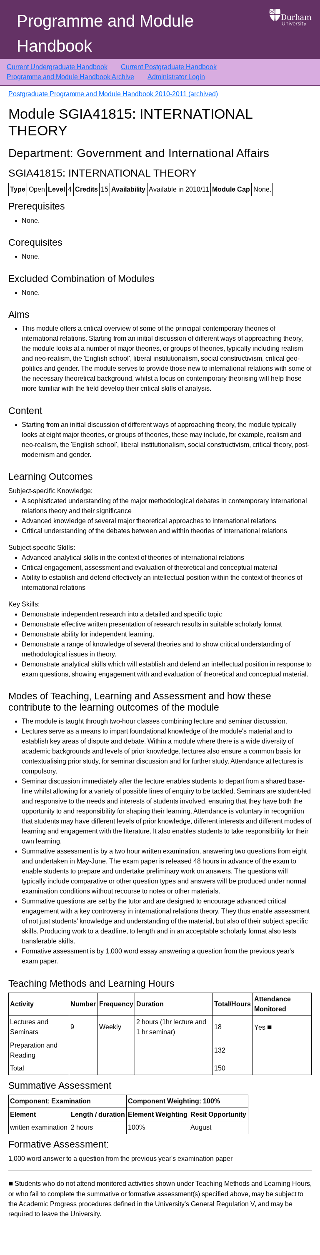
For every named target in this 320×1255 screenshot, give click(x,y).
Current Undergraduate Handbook (57, 66)
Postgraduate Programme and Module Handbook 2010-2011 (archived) (113, 93)
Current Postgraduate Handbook (169, 66)
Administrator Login (176, 76)
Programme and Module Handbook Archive (70, 76)
